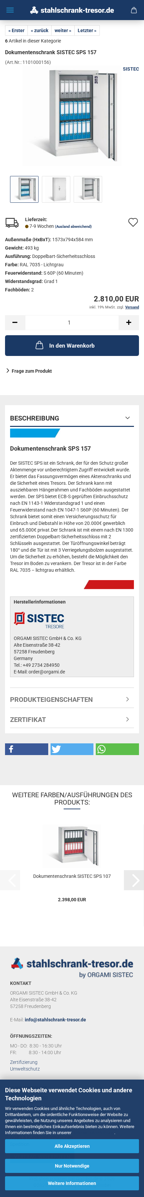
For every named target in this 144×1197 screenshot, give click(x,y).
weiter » (63, 30)
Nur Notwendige (72, 1166)
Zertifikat (28, 720)
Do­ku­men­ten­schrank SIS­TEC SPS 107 (72, 876)
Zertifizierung (24, 1062)
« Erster (16, 30)
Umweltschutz (25, 1069)
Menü (10, 10)
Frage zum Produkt (32, 371)
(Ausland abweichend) (73, 226)
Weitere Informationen (72, 1183)
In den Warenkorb (72, 345)
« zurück (39, 30)
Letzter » (87, 30)
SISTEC (131, 69)
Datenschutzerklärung (93, 1132)
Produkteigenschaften (51, 700)
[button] (15, 322)
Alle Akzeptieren (72, 1146)
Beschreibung (34, 418)
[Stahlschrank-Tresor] (72, 10)
